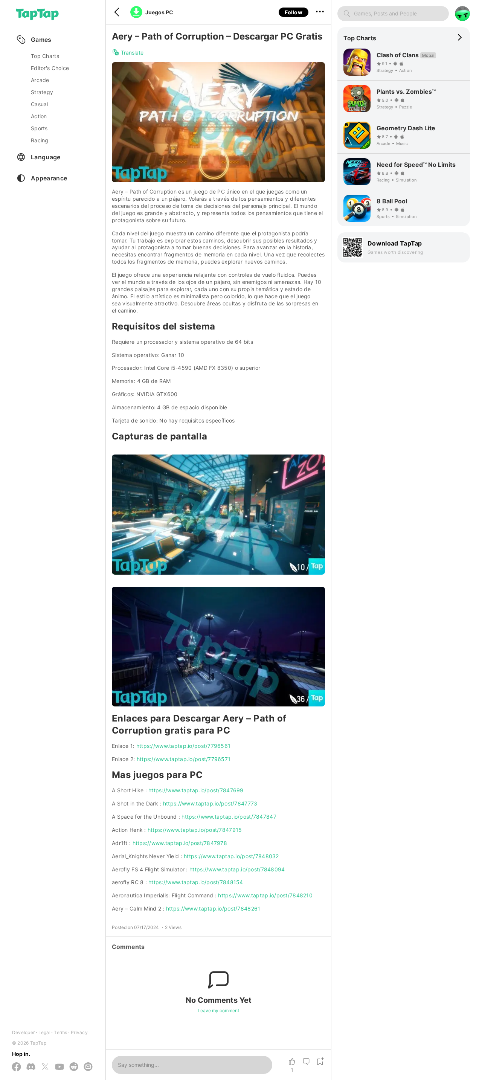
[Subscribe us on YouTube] (59, 1067)
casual (39, 104)
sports (39, 128)
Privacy (79, 1032)
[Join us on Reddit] (73, 1067)
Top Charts (45, 56)
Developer (23, 1032)
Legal (44, 1032)
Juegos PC (159, 12)
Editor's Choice (50, 68)
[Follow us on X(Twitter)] (45, 1067)
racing (40, 140)
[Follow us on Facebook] (16, 1067)
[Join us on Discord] (30, 1067)
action (39, 116)
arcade (40, 80)
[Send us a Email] (88, 1067)
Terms (60, 1032)
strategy (42, 92)
